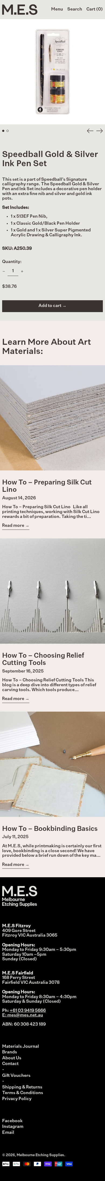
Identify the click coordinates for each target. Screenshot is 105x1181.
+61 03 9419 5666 (28, 1011)
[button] (74, 9)
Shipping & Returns (22, 1087)
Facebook (12, 1121)
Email (8, 1133)
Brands (9, 1052)
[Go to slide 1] (3, 131)
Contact (10, 1064)
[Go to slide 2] (7, 131)
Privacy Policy (17, 1099)
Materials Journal (20, 1047)
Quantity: (12, 262)
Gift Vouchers (16, 1076)
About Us (11, 1058)
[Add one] (22, 271)
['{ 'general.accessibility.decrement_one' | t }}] (4, 271)
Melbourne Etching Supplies (40, 1155)
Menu (57, 9)
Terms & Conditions (22, 1093)
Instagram (12, 1127)
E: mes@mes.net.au (22, 1015)
